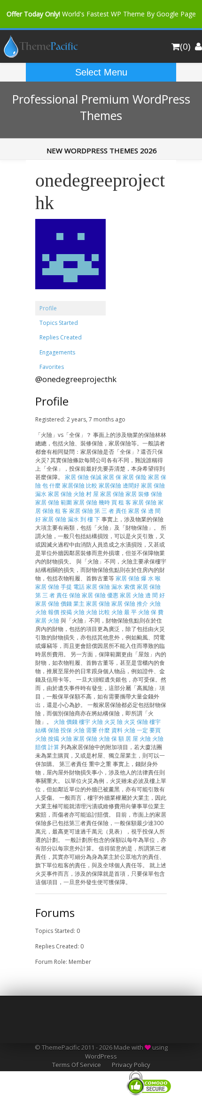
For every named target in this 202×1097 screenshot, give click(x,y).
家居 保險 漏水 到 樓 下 (71, 519)
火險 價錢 (66, 722)
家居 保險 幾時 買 (95, 502)
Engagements (57, 352)
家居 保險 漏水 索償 (110, 587)
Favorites (51, 367)
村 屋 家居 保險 (105, 494)
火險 (155, 604)
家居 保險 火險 (66, 494)
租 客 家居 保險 (137, 502)
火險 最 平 (124, 612)
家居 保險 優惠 (100, 595)
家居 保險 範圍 (53, 502)
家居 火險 (47, 620)
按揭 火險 (73, 612)
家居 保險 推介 (129, 604)
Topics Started (58, 323)
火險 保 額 (111, 739)
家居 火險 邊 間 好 (142, 595)
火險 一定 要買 (142, 730)
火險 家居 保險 (79, 739)
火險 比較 (98, 612)
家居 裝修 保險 (143, 494)
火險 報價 (47, 612)
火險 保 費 (150, 612)
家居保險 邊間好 (119, 485)
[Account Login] (198, 46)
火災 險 (113, 722)
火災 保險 (136, 722)
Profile (48, 308)
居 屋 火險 (138, 739)
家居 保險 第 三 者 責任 (98, 511)
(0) (185, 46)
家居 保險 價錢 (53, 604)
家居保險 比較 (79, 485)
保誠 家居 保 (105, 477)
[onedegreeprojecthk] (70, 297)
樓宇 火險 (91, 722)
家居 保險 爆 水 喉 (138, 578)
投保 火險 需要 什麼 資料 (92, 730)
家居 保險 (77, 477)
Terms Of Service (76, 1064)
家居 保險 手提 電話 (60, 587)
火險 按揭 (47, 739)
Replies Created (60, 337)
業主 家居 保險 (91, 604)
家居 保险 (135, 477)
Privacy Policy (131, 1064)
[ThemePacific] (39, 56)
